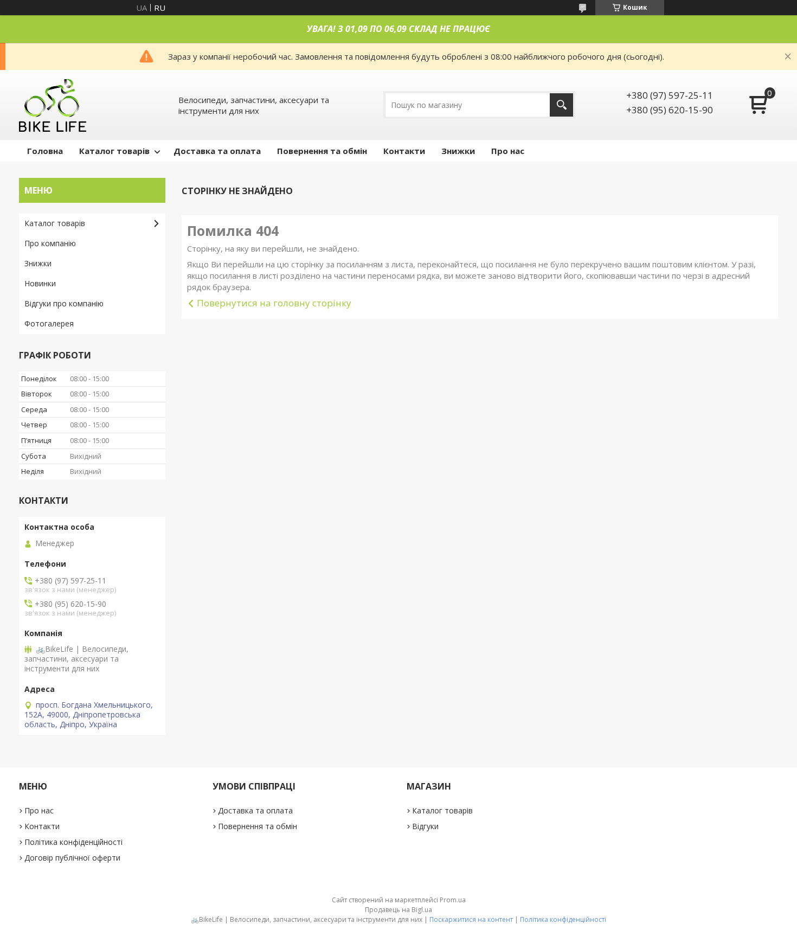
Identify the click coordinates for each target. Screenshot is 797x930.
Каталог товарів (114, 150)
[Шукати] (561, 105)
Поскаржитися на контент (471, 919)
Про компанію (50, 243)
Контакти (404, 150)
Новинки (40, 283)
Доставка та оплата (217, 150)
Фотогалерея (49, 323)
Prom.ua (453, 900)
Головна (45, 150)
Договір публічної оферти (72, 857)
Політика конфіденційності (73, 842)
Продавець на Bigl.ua (398, 909)
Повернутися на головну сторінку (274, 303)
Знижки (458, 150)
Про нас (507, 150)
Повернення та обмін (322, 150)
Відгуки (425, 826)
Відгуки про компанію (64, 303)
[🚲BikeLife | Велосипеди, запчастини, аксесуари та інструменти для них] (53, 105)
